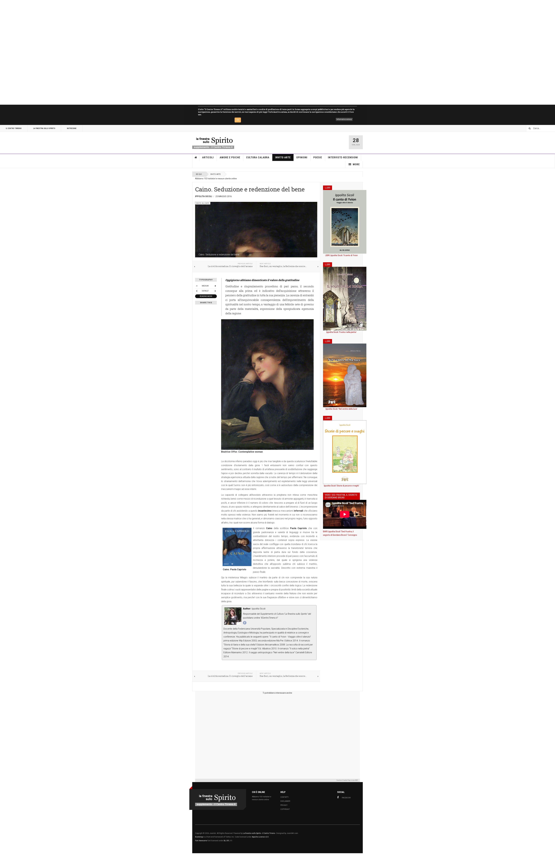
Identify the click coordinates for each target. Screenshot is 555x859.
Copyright (285, 809)
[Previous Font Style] (196, 291)
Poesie (317, 157)
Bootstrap (199, 837)
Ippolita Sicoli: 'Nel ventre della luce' (341, 409)
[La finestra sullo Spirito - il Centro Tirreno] (213, 142)
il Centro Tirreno (14, 128)
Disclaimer (285, 801)
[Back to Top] (3, 856)
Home (195, 157)
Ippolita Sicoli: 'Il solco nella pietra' (341, 332)
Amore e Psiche (230, 157)
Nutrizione (71, 128)
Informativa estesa (344, 119)
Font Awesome (201, 841)
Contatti (284, 797)
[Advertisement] (86, 52)
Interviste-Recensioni (343, 157)
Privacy (283, 805)
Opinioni (301, 157)
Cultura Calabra (257, 157)
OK (237, 120)
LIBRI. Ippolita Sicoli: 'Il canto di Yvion (341, 255)
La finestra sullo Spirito (44, 128)
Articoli (208, 157)
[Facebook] (244, 622)
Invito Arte (283, 157)
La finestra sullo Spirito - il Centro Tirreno (259, 833)
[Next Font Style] (215, 291)
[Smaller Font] (196, 285)
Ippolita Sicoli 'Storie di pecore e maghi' (341, 486)
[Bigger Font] (215, 285)
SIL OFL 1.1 (228, 841)
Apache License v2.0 (260, 837)
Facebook (346, 798)
